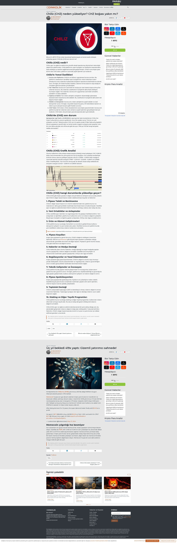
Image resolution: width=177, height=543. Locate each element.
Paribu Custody (93, 513)
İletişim (69, 520)
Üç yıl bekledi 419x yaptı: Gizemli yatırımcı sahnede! (60, 334)
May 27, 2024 (71, 421)
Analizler (79, 7)
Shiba (49, 458)
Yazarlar (95, 7)
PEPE (60, 429)
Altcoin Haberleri (51, 11)
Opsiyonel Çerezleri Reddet (168, 540)
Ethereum (63, 239)
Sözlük (101, 7)
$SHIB (95, 408)
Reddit (123, 33)
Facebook (118, 29)
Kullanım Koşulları (71, 517)
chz (54, 328)
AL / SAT (116, 4)
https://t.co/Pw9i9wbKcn (78, 416)
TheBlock (53, 455)
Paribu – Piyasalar (93, 512)
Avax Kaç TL (92, 525)
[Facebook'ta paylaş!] (81, 324)
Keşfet (90, 7)
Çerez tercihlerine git (139, 540)
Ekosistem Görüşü (108, 7)
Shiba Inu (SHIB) (63, 392)
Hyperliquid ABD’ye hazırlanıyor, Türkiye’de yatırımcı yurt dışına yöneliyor (69, 231)
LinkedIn (112, 29)
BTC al (115, 50)
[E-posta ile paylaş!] (95, 324)
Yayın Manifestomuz (72, 515)
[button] (128, 474)
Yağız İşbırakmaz (56, 16)
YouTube (112, 33)
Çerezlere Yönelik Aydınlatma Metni (75, 518)
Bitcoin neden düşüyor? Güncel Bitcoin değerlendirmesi (89, 334)
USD (117, 46)
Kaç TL (84, 7)
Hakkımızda (70, 512)
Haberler (67, 7)
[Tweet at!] (53, 324)
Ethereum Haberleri (94, 518)
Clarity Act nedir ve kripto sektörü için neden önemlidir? (114, 60)
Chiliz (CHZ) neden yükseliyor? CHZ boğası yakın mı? (90, 463)
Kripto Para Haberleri (94, 515)
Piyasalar (74, 7)
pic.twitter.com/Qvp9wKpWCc (56, 418)
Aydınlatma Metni (127, 516)
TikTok (123, 29)
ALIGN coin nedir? (111, 79)
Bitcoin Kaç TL (93, 522)
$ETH (55, 414)
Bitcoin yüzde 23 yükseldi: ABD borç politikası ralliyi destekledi (114, 70)
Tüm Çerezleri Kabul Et (152, 540)
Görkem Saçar (50, 500)
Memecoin (49, 397)
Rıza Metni (129, 517)
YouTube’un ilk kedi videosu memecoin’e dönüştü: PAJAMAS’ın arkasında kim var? (59, 463)
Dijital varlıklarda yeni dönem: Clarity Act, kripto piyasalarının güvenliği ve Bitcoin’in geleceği (114, 65)
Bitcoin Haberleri (93, 517)
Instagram (106, 29)
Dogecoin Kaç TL (93, 523)
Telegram (118, 33)
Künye (69, 513)
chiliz (48, 328)
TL (115, 46)
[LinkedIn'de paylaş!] (67, 324)
